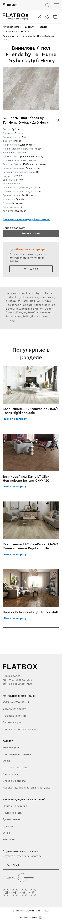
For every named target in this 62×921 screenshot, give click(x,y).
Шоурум (12, 4)
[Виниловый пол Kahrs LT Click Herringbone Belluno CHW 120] (31, 452)
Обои (6, 761)
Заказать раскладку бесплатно (26, 219)
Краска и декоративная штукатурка (26, 787)
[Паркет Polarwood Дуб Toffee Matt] (31, 588)
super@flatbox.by (14, 709)
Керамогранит (12, 747)
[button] (56, 5)
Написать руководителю (19, 729)
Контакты (9, 839)
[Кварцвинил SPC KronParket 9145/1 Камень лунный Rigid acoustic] (31, 520)
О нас (6, 832)
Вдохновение (11, 819)
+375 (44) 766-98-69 (16, 702)
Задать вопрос (12, 722)
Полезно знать (12, 812)
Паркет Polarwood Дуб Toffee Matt (30, 612)
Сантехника (10, 774)
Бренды (8, 826)
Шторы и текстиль (15, 767)
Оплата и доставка (15, 806)
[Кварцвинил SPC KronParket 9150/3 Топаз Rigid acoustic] (31, 384)
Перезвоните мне (15, 715)
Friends (20, 199)
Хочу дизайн (31, 268)
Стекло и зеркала (14, 780)
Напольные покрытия (17, 754)
